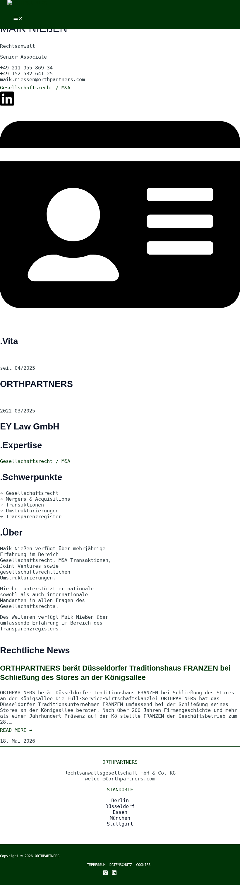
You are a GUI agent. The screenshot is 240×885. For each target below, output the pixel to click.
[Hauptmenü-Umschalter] (18, 18)
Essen (120, 812)
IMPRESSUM (96, 865)
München (120, 818)
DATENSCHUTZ (122, 865)
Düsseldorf (120, 806)
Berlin (120, 800)
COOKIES (143, 865)
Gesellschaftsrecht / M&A (35, 88)
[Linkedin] (114, 874)
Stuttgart (120, 824)
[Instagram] (105, 874)
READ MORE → (16, 730)
